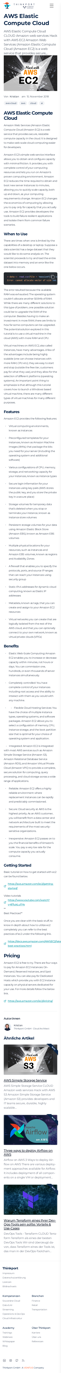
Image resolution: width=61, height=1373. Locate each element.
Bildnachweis (9, 1286)
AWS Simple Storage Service (25, 1080)
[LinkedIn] (4, 1360)
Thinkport (10, 1268)
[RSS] (23, 1360)
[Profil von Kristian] (7, 1027)
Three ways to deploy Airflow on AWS (28, 1152)
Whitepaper (9, 1341)
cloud (33, 103)
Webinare (8, 1337)
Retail (35, 1305)
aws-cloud (11, 103)
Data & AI (7, 1305)
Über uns (36, 1337)
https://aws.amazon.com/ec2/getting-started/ (30, 886)
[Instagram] (11, 1360)
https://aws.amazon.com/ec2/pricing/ (30, 1000)
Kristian (14, 96)
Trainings (7, 1332)
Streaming (8, 1309)
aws (23, 103)
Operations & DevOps (14, 1313)
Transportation (39, 1309)
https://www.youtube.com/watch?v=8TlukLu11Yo (29, 902)
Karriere (36, 1332)
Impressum (8, 1273)
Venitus (28, 1367)
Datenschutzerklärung (14, 1277)
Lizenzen (7, 1282)
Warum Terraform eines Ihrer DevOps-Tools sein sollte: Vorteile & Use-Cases (30, 1224)
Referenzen (37, 1341)
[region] (30, 278)
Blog (5, 1345)
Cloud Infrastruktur (12, 1318)
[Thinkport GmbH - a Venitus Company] (18, 5)
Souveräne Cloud (11, 1300)
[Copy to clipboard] (53, 277)
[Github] (17, 1360)
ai (42, 103)
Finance (36, 1300)
